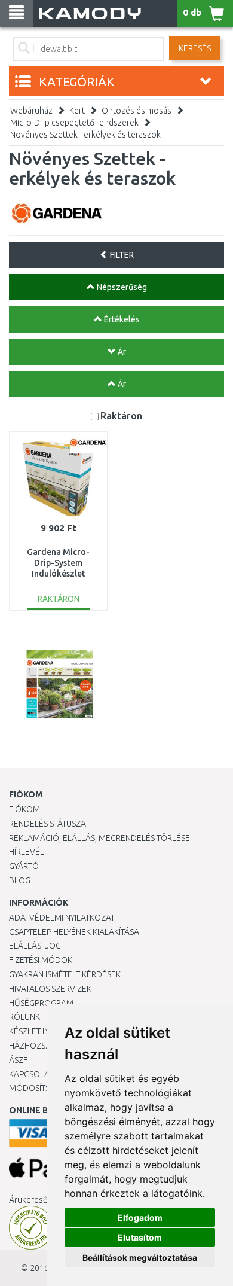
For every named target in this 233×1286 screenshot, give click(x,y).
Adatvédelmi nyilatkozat (62, 917)
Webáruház (31, 110)
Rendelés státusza (47, 823)
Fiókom (24, 809)
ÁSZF (18, 1060)
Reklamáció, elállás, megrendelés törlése (99, 838)
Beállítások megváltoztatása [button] (139, 1258)
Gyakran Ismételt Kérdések (65, 974)
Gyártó (24, 866)
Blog (19, 880)
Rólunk (24, 1017)
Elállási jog (35, 945)
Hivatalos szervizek (50, 989)
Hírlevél (26, 852)
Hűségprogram (41, 1003)
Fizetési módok (40, 960)
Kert (77, 110)
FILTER (121, 255)
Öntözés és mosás (136, 110)
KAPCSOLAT (31, 1074)
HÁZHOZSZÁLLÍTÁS (44, 1045)
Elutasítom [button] (140, 1237)
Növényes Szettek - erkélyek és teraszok (85, 134)
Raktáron (121, 415)
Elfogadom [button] (140, 1217)
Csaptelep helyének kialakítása (74, 932)
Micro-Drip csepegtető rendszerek (74, 122)
